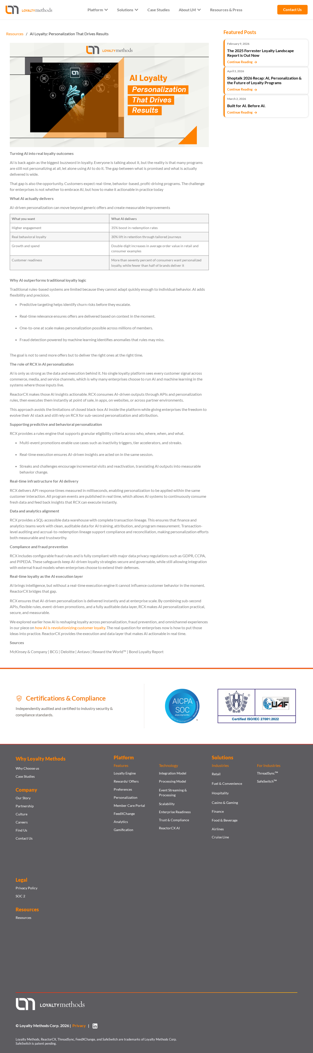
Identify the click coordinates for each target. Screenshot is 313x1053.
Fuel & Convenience (227, 783)
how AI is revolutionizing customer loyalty (70, 627)
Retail (216, 774)
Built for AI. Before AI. (246, 105)
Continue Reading (240, 62)
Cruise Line (220, 837)
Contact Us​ (24, 838)
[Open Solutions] (136, 10)
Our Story (23, 798)
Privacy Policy (26, 888)
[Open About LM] (199, 10)
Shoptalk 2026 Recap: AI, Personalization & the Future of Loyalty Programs (264, 80)
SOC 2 (20, 896)
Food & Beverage (224, 820)
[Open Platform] (106, 10)
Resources (23, 917)
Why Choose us (27, 768)
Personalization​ (125, 797)
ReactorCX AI (169, 828)
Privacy (79, 1025)
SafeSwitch (267, 781)
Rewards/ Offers (126, 781)
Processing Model (172, 781)
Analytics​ (121, 822)
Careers (22, 822)
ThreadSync (267, 773)
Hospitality (220, 793)
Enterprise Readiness (175, 812)
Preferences (123, 789)
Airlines (218, 829)
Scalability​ (167, 804)
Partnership (25, 806)
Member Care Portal (129, 805)
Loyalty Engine (125, 773)
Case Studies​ (25, 776)
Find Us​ (21, 830)
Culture (21, 814)
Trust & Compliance (174, 820)
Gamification (123, 830)
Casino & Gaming (225, 802)
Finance (218, 811)
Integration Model (172, 773)
